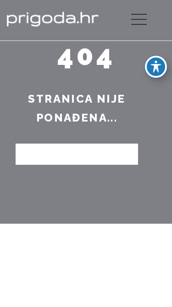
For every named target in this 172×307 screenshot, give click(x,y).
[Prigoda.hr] (53, 18)
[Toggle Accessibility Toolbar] (156, 67)
